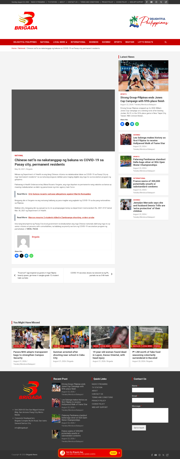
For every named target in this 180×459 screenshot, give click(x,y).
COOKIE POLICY (121, 2)
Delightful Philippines (25, 42)
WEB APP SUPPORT (136, 2)
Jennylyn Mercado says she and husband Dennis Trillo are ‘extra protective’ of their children (149, 206)
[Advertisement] (63, 72)
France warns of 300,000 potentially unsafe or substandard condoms (146, 184)
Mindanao (116, 346)
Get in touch (139, 428)
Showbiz (106, 42)
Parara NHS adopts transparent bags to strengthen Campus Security (30, 355)
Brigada (29, 169)
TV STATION (52, 2)
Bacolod (136, 346)
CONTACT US (73, 2)
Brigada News (31, 454)
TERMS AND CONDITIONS (89, 2)
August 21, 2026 (19, 361)
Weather (129, 42)
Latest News (127, 56)
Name (135, 386)
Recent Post (60, 378)
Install (113, 453)
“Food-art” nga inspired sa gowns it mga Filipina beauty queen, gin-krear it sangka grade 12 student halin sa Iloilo (38, 275)
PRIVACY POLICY (107, 2)
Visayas (75, 346)
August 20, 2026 (138, 361)
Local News (59, 42)
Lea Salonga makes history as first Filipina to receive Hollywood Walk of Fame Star (149, 140)
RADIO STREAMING (38, 2)
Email (135, 396)
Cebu (56, 346)
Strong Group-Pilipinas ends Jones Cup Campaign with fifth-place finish (73, 386)
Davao (95, 346)
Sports (118, 42)
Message (137, 406)
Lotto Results (145, 42)
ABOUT (62, 2)
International (78, 42)
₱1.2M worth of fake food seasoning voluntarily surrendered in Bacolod (146, 355)
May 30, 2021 (20, 169)
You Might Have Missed (26, 322)
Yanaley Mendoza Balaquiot (145, 105)
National (45, 42)
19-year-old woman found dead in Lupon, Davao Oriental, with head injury (109, 355)
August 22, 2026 (126, 105)
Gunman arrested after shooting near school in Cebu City (69, 355)
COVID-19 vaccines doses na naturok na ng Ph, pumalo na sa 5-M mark (90, 274)
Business (93, 42)
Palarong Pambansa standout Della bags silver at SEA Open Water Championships (149, 162)
